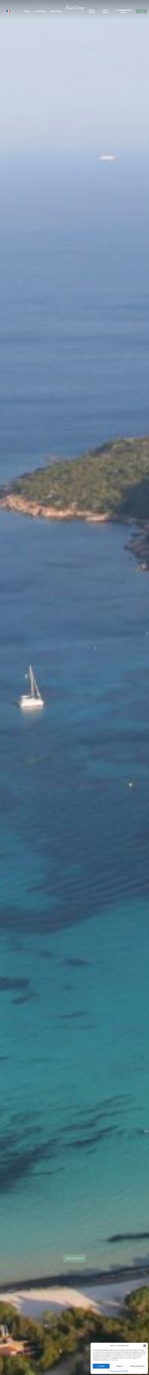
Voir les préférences (137, 1366)
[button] (145, 1346)
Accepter (101, 1366)
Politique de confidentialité (119, 1371)
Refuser (119, 1366)
